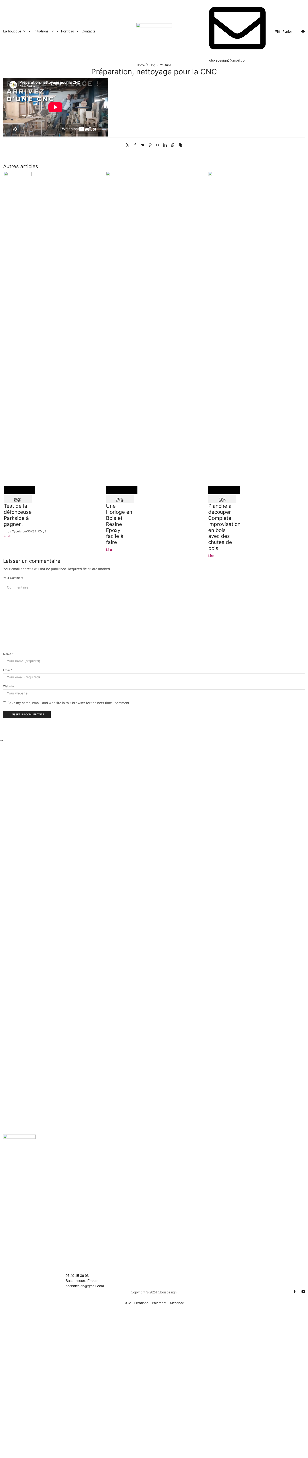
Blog (152, 65)
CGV (127, 1303)
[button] (283, 31)
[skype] (179, 145)
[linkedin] (165, 145)
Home (141, 65)
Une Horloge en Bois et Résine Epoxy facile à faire (119, 524)
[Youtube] (303, 1291)
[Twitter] (128, 145)
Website (8, 686)
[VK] (142, 145)
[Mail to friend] (157, 145)
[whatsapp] (173, 145)
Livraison (141, 1303)
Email (8, 670)
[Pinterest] (150, 145)
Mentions (177, 1303)
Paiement (159, 1303)
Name (8, 654)
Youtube (165, 65)
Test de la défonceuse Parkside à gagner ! (18, 515)
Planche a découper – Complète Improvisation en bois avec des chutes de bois (224, 527)
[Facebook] (135, 145)
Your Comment (13, 578)
